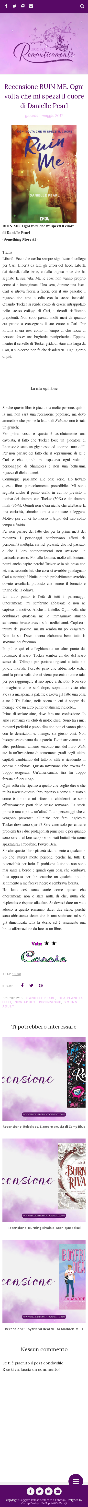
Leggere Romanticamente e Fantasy (42, 1500)
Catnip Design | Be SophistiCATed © (44, 1503)
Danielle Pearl (40, 998)
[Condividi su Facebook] (22, 986)
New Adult (25, 1002)
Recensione (50, 1002)
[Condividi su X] (31, 986)
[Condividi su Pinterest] (41, 986)
